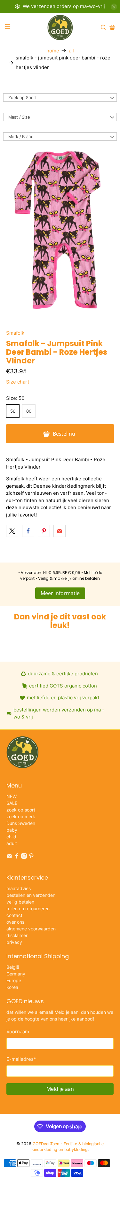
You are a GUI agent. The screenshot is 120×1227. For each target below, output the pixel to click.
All (71, 50)
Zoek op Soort (22, 97)
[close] (114, 7)
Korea (12, 987)
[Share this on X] (12, 531)
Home (52, 50)
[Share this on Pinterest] (44, 531)
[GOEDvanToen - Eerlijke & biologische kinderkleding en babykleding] (60, 27)
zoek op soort (20, 809)
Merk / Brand (21, 136)
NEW (11, 796)
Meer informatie (60, 593)
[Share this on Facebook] (28, 531)
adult (11, 843)
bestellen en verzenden (30, 895)
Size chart (17, 382)
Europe (13, 980)
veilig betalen (20, 902)
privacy (14, 942)
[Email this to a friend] (59, 531)
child (11, 836)
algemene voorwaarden (31, 928)
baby (11, 830)
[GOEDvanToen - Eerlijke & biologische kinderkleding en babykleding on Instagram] (24, 857)
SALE (11, 803)
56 (12, 411)
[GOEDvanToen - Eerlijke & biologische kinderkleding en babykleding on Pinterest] (31, 857)
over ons (15, 922)
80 (28, 411)
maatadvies (18, 888)
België (12, 967)
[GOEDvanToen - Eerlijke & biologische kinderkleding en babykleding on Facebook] (17, 857)
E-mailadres (21, 1059)
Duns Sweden (20, 823)
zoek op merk (20, 816)
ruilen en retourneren (28, 908)
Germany (15, 973)
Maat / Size (19, 117)
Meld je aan (60, 1088)
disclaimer (17, 935)
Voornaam (17, 1032)
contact (14, 915)
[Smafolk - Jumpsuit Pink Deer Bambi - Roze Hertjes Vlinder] (60, 230)
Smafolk (15, 333)
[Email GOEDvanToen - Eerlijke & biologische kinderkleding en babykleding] (9, 857)
